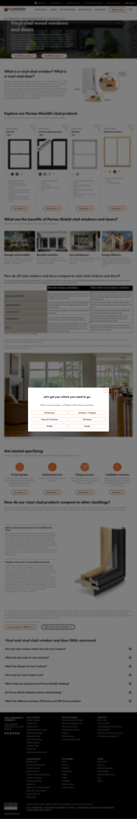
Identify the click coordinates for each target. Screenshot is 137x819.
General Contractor (49, 419)
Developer (87, 419)
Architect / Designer (87, 412)
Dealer (87, 426)
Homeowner (49, 412)
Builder (50, 426)
